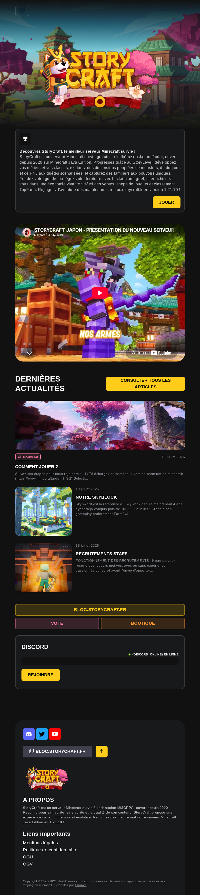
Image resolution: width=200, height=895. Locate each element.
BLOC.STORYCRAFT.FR (100, 609)
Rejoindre (40, 674)
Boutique (143, 623)
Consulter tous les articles (145, 383)
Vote (57, 623)
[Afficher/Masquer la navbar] (22, 11)
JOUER (166, 202)
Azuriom (81, 885)
